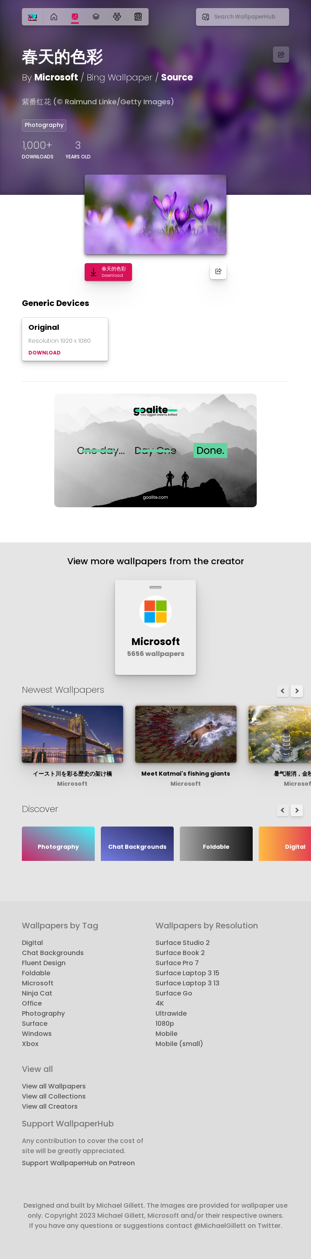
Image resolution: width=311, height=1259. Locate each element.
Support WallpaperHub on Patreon (78, 1163)
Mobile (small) (179, 1043)
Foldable (36, 973)
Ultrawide (171, 1013)
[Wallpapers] (74, 16)
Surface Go (174, 993)
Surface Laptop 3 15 (187, 973)
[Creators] (117, 16)
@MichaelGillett (220, 1225)
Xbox (30, 1043)
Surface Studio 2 (183, 942)
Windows (37, 1033)
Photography (44, 125)
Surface (34, 1023)
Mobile (166, 1033)
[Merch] (138, 16)
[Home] (32, 17)
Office (32, 1003)
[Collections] (96, 16)
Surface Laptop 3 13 (187, 983)
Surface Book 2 (180, 952)
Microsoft (56, 77)
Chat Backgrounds (53, 952)
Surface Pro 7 (177, 963)
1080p (165, 1023)
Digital (32, 942)
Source (177, 77)
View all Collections (54, 1096)
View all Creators (50, 1106)
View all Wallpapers (54, 1086)
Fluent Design (44, 963)
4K (160, 1003)
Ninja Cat (37, 993)
